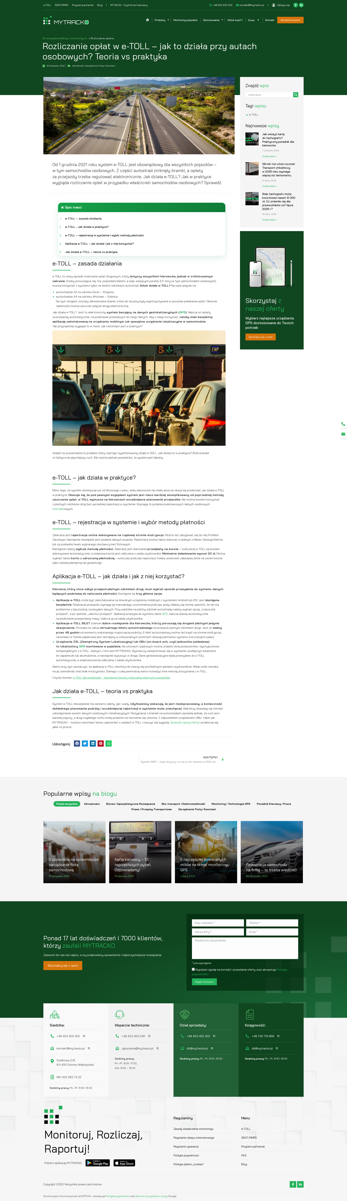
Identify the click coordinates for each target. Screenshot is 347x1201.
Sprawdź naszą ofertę (184, 722)
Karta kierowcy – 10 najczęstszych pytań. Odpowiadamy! (133, 864)
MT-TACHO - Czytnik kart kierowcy (129, 5)
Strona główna (51, 38)
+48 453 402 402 (222, 5)
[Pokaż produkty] (168, 20)
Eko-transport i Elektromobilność (183, 803)
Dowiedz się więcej (61, 882)
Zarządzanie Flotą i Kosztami (197, 809)
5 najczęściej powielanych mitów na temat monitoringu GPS (205, 864)
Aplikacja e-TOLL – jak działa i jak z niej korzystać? (99, 243)
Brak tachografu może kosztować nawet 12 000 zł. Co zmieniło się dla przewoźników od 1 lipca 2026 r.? (278, 201)
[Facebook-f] (293, 1184)
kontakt (59, 509)
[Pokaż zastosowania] (222, 20)
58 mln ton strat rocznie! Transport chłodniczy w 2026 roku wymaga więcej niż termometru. (278, 169)
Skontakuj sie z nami (63, 965)
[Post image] (74, 852)
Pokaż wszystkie (67, 803)
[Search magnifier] (295, 94)
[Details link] (52, 849)
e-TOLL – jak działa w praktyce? (86, 227)
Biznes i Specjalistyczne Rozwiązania (130, 803)
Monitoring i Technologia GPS (231, 803)
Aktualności (92, 803)
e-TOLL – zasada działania (83, 218)
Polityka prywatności (118, 1196)
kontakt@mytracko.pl (252, 5)
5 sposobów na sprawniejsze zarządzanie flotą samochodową (74, 864)
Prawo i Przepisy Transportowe (151, 809)
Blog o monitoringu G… (75, 38)
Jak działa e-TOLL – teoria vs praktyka (91, 252)
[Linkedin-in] (300, 1184)
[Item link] (343, 424)
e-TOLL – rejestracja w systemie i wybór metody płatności (104, 235)
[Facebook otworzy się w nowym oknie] (295, 5)
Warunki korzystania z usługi (152, 1196)
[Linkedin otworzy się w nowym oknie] (301, 5)
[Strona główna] (147, 20)
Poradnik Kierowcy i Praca (274, 803)
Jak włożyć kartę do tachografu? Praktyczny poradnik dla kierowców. (278, 139)
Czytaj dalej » (269, 156)
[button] (77, 743)
